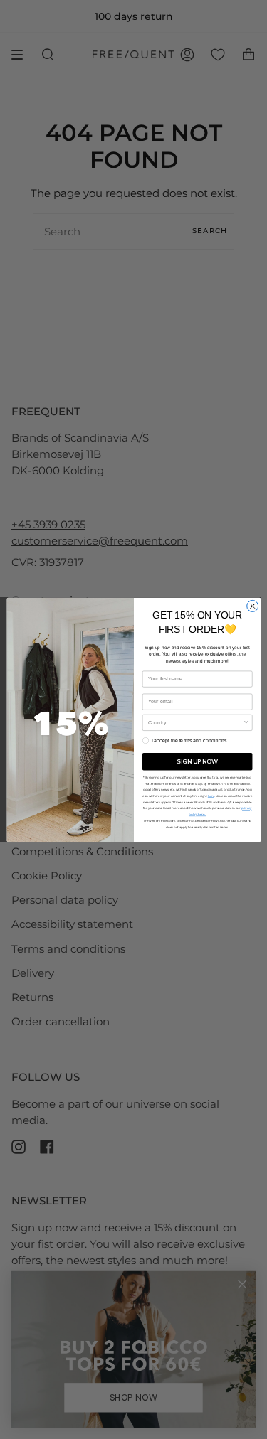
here (210, 795)
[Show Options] (246, 722)
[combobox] (195, 722)
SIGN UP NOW (197, 761)
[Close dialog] (252, 605)
